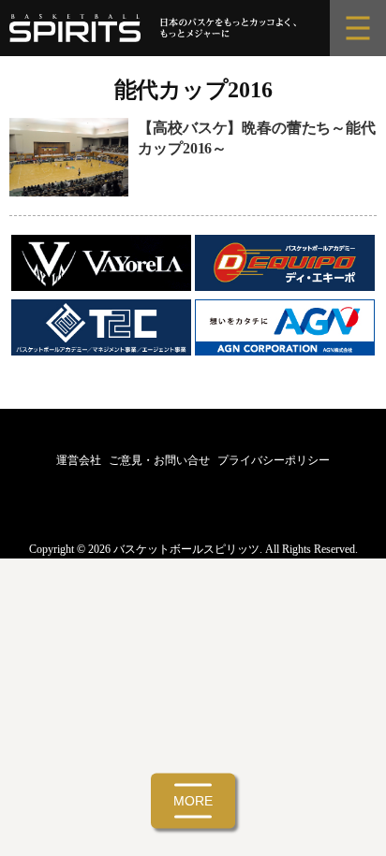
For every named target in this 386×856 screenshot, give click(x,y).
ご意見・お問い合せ (159, 460)
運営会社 (78, 460)
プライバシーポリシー (273, 460)
